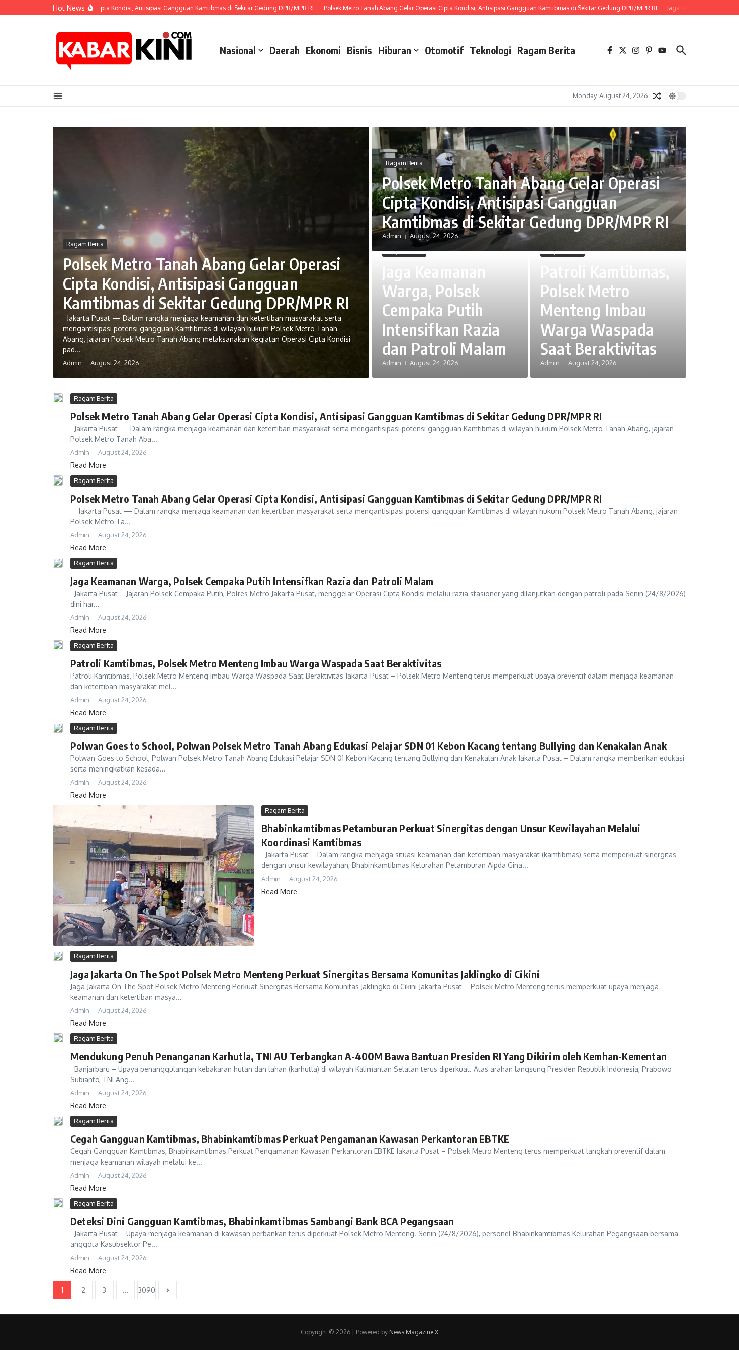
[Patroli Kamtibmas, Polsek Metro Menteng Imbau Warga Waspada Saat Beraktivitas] (58, 645)
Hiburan (394, 50)
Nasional (238, 50)
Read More (88, 465)
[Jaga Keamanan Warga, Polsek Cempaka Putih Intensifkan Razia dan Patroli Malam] (58, 563)
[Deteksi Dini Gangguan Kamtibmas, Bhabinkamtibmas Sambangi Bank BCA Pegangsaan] (58, 1203)
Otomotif (444, 50)
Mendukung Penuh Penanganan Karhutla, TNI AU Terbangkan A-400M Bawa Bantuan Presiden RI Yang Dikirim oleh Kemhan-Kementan (368, 1056)
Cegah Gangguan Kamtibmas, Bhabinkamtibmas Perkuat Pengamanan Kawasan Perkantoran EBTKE (289, 1138)
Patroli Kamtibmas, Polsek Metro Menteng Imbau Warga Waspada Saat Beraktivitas (605, 310)
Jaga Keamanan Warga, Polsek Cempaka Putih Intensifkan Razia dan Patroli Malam (444, 310)
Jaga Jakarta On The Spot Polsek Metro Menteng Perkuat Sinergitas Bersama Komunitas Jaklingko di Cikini (305, 974)
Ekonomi (323, 50)
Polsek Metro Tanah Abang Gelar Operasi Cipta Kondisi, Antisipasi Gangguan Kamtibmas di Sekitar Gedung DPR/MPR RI (206, 283)
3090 (146, 1290)
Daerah (284, 50)
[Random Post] (657, 96)
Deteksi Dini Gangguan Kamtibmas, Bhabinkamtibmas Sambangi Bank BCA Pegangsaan (262, 1221)
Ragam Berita (546, 50)
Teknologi (490, 50)
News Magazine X (413, 1332)
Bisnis (359, 50)
